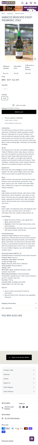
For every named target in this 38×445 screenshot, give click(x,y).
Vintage (4, 94)
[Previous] (30, 11)
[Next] (34, 11)
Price (3, 76)
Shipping (4, 108)
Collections (10, 13)
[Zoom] (35, 59)
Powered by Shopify (7, 441)
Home (3, 13)
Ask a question (7, 308)
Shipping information (9, 303)
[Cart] (31, 3)
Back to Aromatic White (20, 357)
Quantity (5, 85)
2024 (4, 98)
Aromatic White (19, 13)
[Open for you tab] (31, 438)
